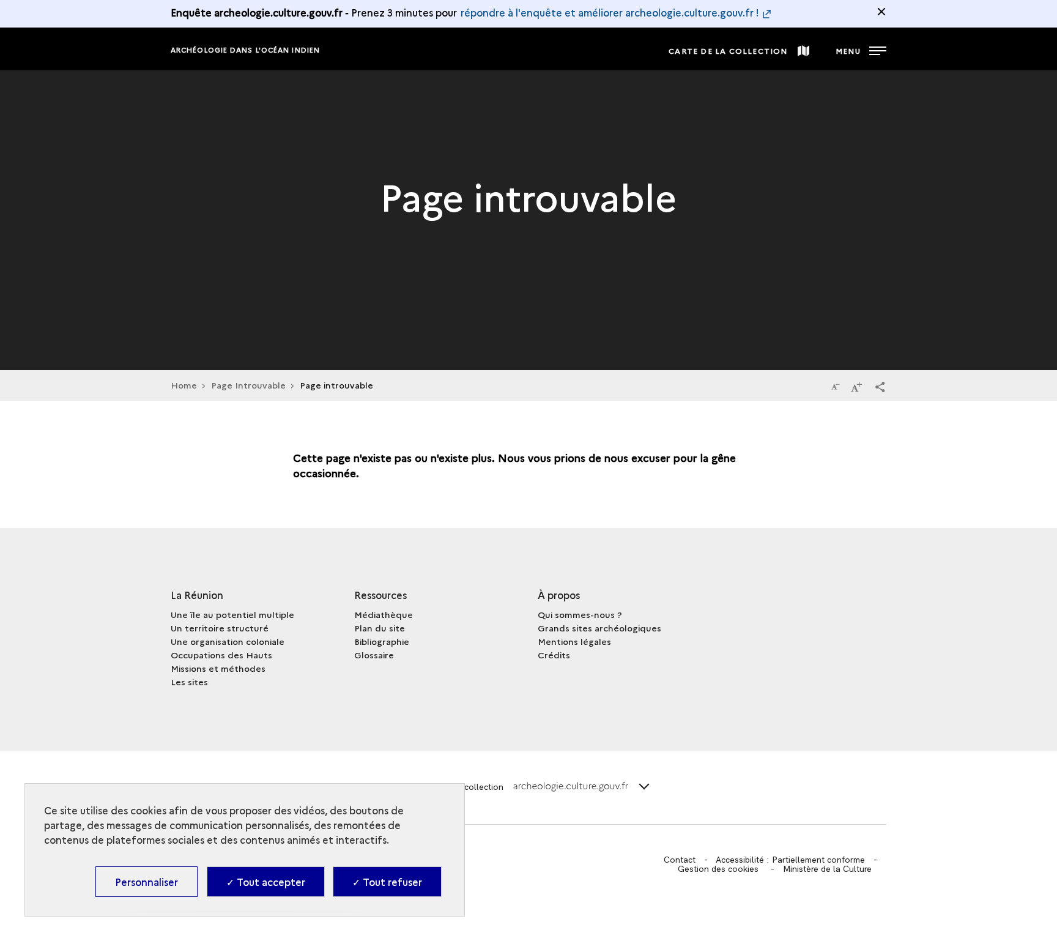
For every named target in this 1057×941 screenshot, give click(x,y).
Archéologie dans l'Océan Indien (245, 49)
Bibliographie (381, 641)
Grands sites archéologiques (599, 628)
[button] (880, 386)
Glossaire (374, 655)
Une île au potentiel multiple (232, 614)
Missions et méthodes (218, 668)
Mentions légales (574, 641)
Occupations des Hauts (221, 655)
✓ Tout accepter (265, 881)
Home (184, 385)
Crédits (554, 655)
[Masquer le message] (881, 12)
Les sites (189, 681)
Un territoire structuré (220, 628)
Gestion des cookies (718, 869)
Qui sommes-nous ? (580, 614)
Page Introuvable (248, 385)
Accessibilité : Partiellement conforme (790, 859)
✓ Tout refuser (387, 881)
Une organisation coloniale (227, 641)
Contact (679, 859)
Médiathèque (383, 614)
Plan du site (379, 628)
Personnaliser (146, 881)
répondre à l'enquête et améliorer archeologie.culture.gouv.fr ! (610, 12)
